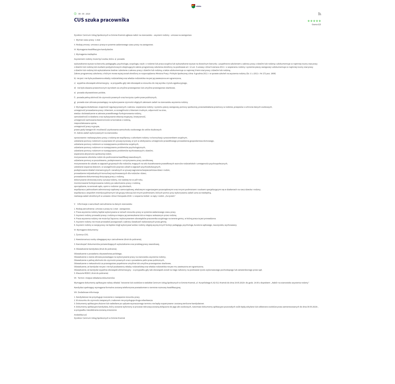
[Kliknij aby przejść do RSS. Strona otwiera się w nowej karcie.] (319, 13)
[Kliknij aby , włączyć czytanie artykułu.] (76, 28)
